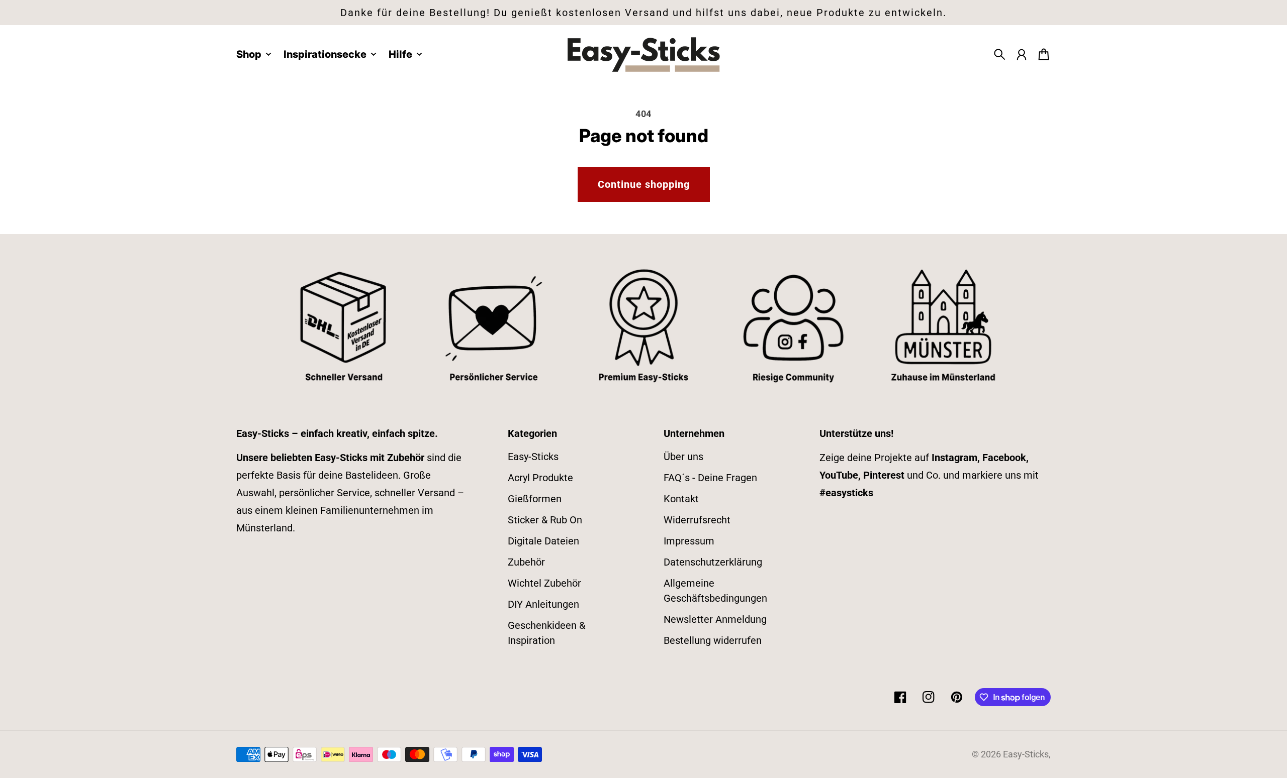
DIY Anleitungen (543, 604)
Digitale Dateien (543, 541)
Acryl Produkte (540, 478)
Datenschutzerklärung (713, 562)
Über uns (683, 457)
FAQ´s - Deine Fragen (710, 478)
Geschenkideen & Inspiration (546, 632)
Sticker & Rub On (545, 520)
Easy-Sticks (533, 457)
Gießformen (535, 499)
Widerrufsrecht (697, 520)
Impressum (689, 541)
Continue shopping (644, 184)
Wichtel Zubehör (544, 583)
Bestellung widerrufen (713, 640)
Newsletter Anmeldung (715, 619)
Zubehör (526, 562)
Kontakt (681, 499)
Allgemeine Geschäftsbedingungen (715, 590)
